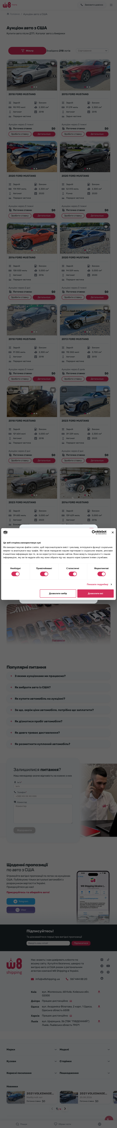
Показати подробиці (97, 584)
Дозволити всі (95, 593)
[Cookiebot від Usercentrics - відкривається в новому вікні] (93, 532)
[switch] (44, 574)
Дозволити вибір (58, 593)
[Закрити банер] (113, 532)
